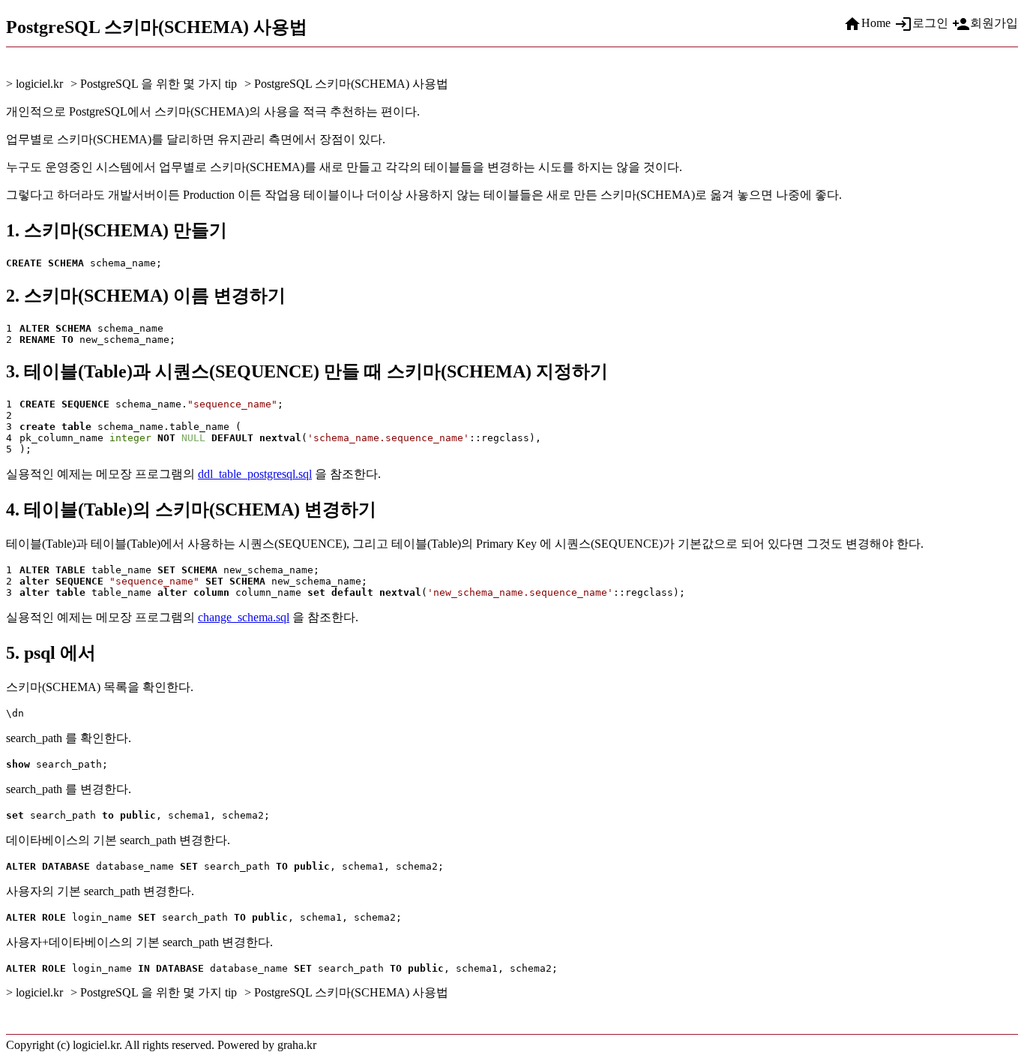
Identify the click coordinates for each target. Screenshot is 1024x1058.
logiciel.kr (39, 83)
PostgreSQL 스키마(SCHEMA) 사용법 (351, 83)
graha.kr (296, 1044)
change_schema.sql (243, 617)
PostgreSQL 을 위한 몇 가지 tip (158, 83)
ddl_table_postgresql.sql (255, 473)
